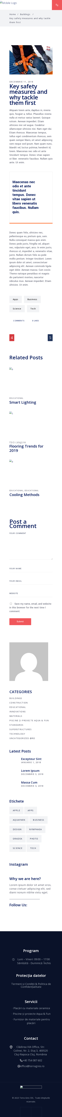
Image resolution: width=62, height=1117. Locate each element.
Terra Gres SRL (27, 1097)
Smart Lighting (22, 402)
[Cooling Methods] (31, 474)
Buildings (25, 14)
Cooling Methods (24, 494)
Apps (15, 299)
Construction (18, 702)
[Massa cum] (13, 784)
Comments (19, 320)
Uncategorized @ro (22, 738)
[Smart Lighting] (31, 381)
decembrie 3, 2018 (32, 774)
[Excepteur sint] (13, 761)
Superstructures (20, 729)
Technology (17, 733)
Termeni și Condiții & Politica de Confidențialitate (31, 985)
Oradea (17, 838)
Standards (16, 725)
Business (32, 299)
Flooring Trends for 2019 (26, 448)
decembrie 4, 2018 (32, 785)
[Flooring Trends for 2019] (31, 425)
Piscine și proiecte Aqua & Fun (29, 720)
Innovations (17, 711)
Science (17, 308)
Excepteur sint (31, 759)
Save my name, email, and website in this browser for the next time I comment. (30, 607)
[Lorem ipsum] (13, 772)
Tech (33, 308)
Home (12, 14)
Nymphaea (35, 829)
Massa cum (29, 782)
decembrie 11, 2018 (21, 81)
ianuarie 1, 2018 (31, 762)
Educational (16, 398)
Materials (15, 716)
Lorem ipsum (30, 771)
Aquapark (19, 819)
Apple (16, 810)
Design (17, 829)
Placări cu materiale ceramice (31, 1008)
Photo (34, 838)
